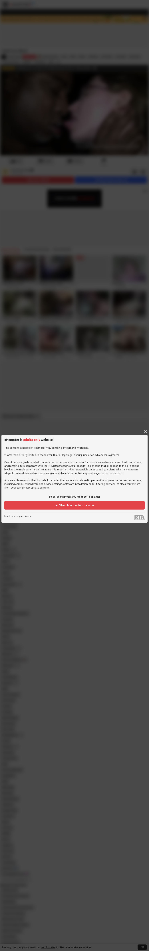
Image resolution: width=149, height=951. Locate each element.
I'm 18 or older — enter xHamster (74, 505)
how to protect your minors (17, 516)
